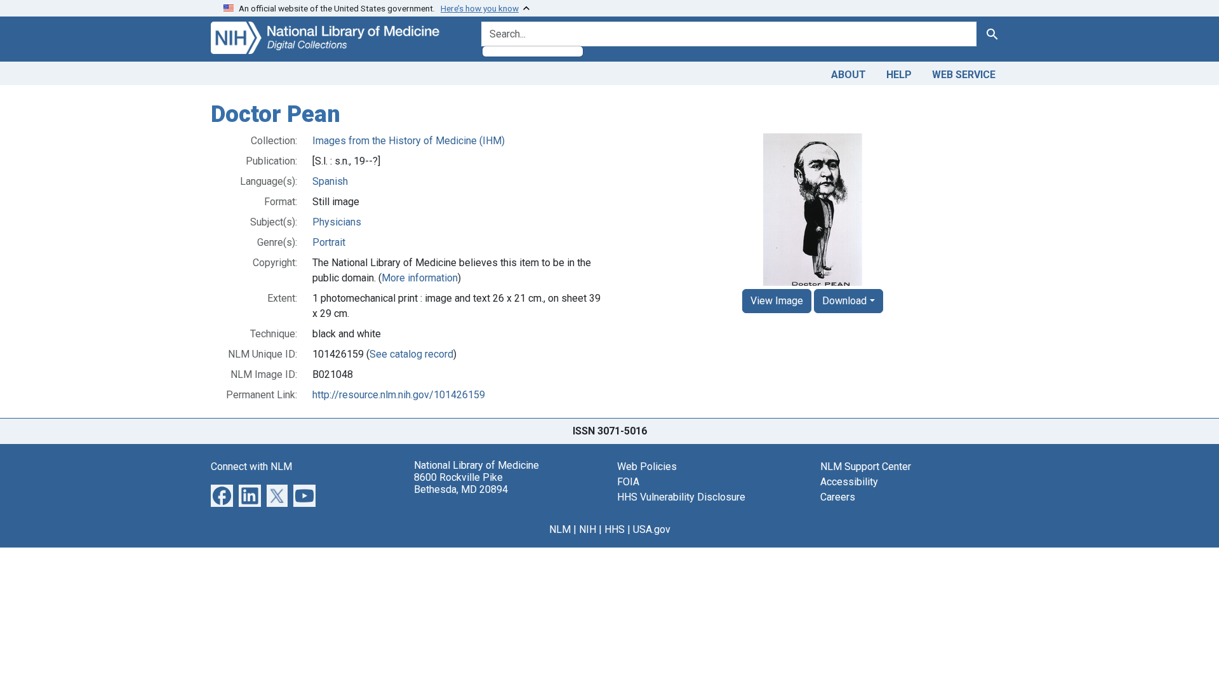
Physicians (336, 222)
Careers (837, 497)
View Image (776, 301)
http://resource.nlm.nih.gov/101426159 (398, 395)
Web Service (964, 75)
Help (899, 75)
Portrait (328, 242)
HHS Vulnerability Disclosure (681, 497)
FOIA (628, 482)
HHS (614, 529)
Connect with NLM (251, 467)
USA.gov (651, 529)
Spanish (330, 181)
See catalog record (411, 354)
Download (844, 301)
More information (420, 278)
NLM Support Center (865, 467)
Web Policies (647, 467)
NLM (560, 529)
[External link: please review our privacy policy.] (222, 494)
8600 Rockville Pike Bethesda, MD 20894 (461, 483)
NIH (587, 529)
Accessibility (849, 482)
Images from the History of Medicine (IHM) (408, 141)
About (848, 75)
